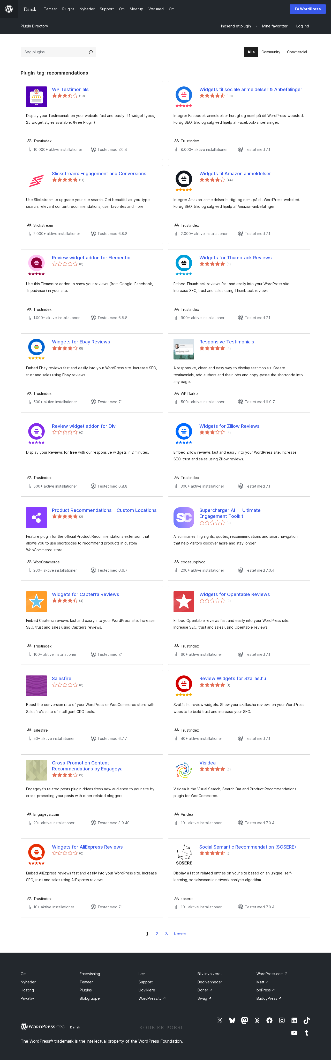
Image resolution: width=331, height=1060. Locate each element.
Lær (142, 973)
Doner (205, 990)
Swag (205, 998)
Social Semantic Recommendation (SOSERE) (247, 847)
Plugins (86, 990)
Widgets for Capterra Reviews (85, 594)
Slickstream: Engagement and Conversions (99, 173)
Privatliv (27, 998)
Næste (180, 934)
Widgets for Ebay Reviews (81, 341)
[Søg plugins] (91, 52)
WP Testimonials (70, 89)
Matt (263, 982)
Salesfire (61, 678)
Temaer (86, 982)
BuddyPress (269, 998)
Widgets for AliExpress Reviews (87, 847)
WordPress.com (272, 973)
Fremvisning (90, 973)
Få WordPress (308, 9)
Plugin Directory (34, 26)
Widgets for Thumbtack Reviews (235, 257)
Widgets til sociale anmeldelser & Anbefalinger (250, 89)
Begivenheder (210, 982)
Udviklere (147, 990)
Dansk (75, 1027)
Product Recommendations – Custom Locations (104, 510)
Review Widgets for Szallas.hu (232, 678)
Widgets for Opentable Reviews (234, 594)
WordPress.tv (152, 998)
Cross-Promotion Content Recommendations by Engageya (87, 765)
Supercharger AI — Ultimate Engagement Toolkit (230, 513)
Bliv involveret (210, 973)
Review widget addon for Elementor (91, 257)
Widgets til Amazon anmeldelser (235, 173)
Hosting (27, 990)
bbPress (266, 990)
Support (146, 982)
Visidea (207, 762)
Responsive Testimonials (226, 341)
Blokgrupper (90, 998)
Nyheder (28, 982)
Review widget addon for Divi (84, 426)
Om (23, 973)
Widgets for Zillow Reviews (229, 426)
